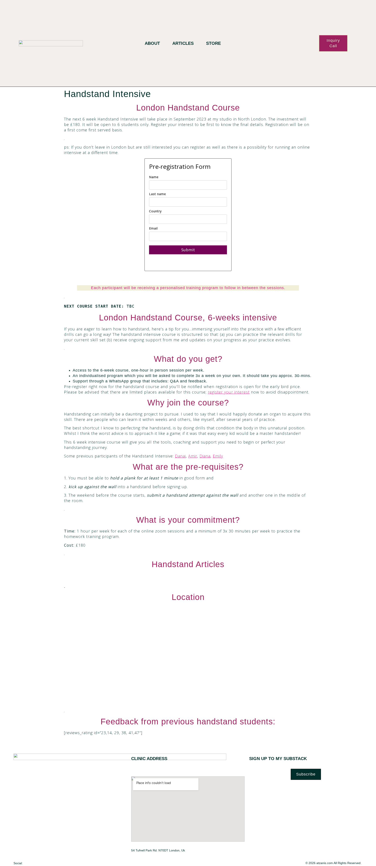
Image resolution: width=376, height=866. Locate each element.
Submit (188, 249)
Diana (205, 456)
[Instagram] (40, 862)
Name (154, 177)
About (152, 43)
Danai (180, 456)
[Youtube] (49, 862)
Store (213, 43)
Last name (157, 194)
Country (155, 211)
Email (153, 228)
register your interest (229, 392)
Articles (183, 43)
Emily (218, 456)
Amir (192, 456)
